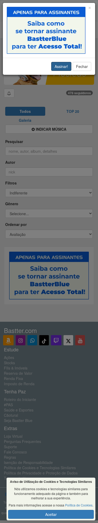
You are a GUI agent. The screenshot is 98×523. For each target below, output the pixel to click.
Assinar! (61, 66)
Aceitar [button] (51, 514)
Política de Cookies (79, 505)
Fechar (82, 66)
